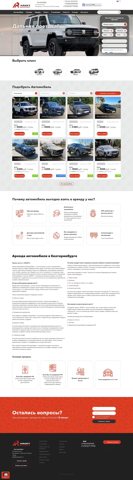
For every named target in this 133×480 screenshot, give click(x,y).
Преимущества (43, 451)
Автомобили (18, 12)
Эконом (61, 444)
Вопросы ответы (44, 460)
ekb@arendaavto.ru (18, 457)
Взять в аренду (19, 133)
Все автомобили (66, 184)
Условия (29, 12)
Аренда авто (63, 441)
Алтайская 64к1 (40, 4)
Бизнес (61, 449)
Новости (66, 12)
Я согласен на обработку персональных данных (102, 417)
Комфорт (62, 447)
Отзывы (75, 12)
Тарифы (38, 12)
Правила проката (44, 454)
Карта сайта (43, 457)
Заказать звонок (112, 442)
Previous (2, 33)
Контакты (84, 12)
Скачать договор (21, 465)
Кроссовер (62, 452)
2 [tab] (66, 52)
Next (130, 33)
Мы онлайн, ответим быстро (93, 5)
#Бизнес (100, 121)
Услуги (45, 12)
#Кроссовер (18, 121)
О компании (55, 12)
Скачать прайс (21, 461)
